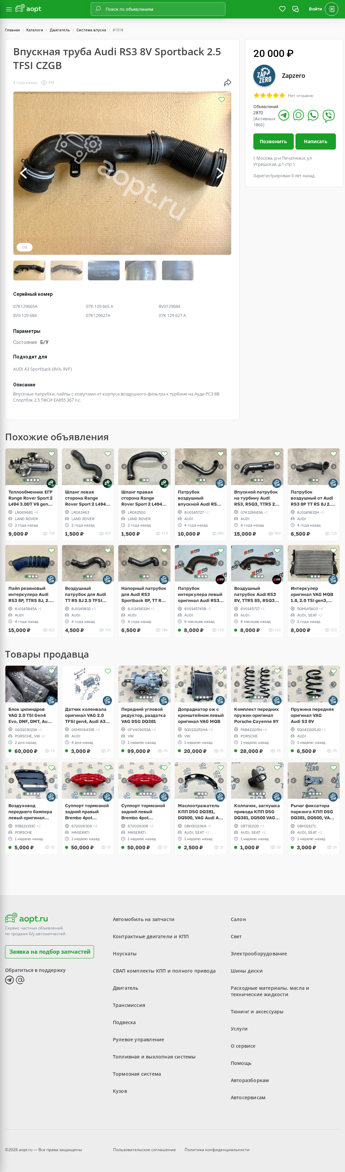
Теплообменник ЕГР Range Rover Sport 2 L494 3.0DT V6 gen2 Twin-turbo (30, 498)
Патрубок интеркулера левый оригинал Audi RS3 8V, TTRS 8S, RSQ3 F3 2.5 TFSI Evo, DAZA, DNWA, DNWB (200, 594)
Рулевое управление (138, 1039)
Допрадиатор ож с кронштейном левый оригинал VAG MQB (201, 715)
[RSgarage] (220, 579)
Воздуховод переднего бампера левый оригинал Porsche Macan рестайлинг (30, 812)
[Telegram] (283, 115)
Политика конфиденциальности (217, 1149)
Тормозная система (137, 1074)
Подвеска (124, 1022)
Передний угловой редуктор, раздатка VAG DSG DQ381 (143, 715)
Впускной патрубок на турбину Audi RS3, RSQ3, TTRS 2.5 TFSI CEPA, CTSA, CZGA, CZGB (256, 498)
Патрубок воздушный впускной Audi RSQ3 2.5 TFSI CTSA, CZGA (200, 498)
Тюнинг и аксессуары (257, 1011)
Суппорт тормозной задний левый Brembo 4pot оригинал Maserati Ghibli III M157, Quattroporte (143, 812)
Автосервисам (248, 1097)
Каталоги (34, 30)
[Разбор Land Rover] (51, 483)
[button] (24, 173)
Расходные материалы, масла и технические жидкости (270, 991)
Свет (236, 936)
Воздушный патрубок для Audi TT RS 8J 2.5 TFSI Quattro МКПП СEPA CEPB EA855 (87, 594)
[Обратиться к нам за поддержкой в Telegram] (9, 980)
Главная (12, 30)
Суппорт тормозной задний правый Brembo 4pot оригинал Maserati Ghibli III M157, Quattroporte (87, 812)
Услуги (239, 1028)
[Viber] (328, 116)
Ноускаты (125, 953)
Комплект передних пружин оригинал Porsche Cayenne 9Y (256, 715)
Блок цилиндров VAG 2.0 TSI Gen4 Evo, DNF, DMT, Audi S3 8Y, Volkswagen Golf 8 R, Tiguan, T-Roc (30, 715)
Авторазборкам (250, 1080)
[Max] (298, 114)
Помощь (241, 1063)
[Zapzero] (220, 483)
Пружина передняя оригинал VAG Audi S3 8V (312, 715)
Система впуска (91, 30)
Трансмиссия (129, 1005)
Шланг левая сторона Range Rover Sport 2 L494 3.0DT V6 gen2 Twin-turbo (87, 498)
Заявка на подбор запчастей (50, 951)
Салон (238, 919)
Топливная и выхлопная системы (154, 1056)
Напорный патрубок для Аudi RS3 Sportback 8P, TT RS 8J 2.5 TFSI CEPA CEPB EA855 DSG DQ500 (143, 594)
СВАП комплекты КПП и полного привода (164, 971)
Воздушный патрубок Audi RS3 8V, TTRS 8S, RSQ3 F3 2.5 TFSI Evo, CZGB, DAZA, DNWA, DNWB (256, 594)
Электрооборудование (259, 953)
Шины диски (247, 971)
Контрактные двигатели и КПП (151, 936)
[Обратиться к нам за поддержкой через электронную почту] (20, 980)
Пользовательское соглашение (144, 1149)
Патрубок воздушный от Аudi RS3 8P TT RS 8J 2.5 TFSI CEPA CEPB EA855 (312, 498)
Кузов (120, 1091)
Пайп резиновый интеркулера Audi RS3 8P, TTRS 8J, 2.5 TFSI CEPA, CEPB (30, 594)
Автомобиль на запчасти (144, 919)
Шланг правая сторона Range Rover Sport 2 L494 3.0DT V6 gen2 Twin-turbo (143, 498)
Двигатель (60, 30)
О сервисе (243, 1046)
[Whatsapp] (313, 115)
